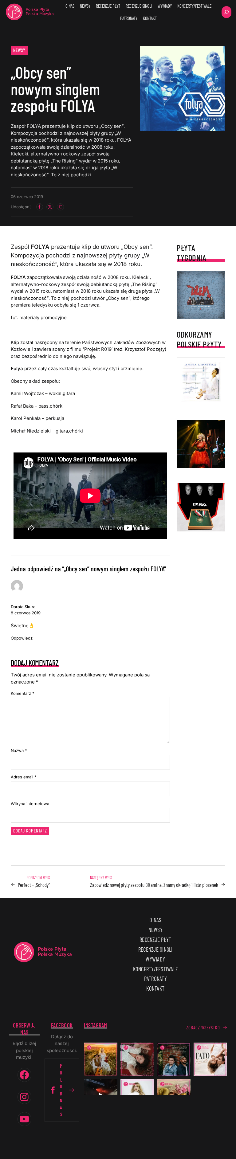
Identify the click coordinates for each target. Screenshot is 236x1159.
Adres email (24, 776)
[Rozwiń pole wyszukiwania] (226, 12)
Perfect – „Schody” (34, 885)
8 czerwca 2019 (26, 612)
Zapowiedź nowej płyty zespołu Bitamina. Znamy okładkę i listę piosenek (154, 885)
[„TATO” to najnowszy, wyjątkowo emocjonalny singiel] (210, 1059)
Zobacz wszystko (203, 1027)
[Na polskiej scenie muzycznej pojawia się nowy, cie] (137, 1059)
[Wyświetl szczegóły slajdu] (201, 444)
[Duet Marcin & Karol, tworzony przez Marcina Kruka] (174, 1059)
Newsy (19, 50)
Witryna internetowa (30, 803)
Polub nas (61, 1090)
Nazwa (19, 750)
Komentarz (22, 693)
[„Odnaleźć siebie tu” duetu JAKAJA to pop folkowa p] (100, 1059)
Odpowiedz (22, 638)
